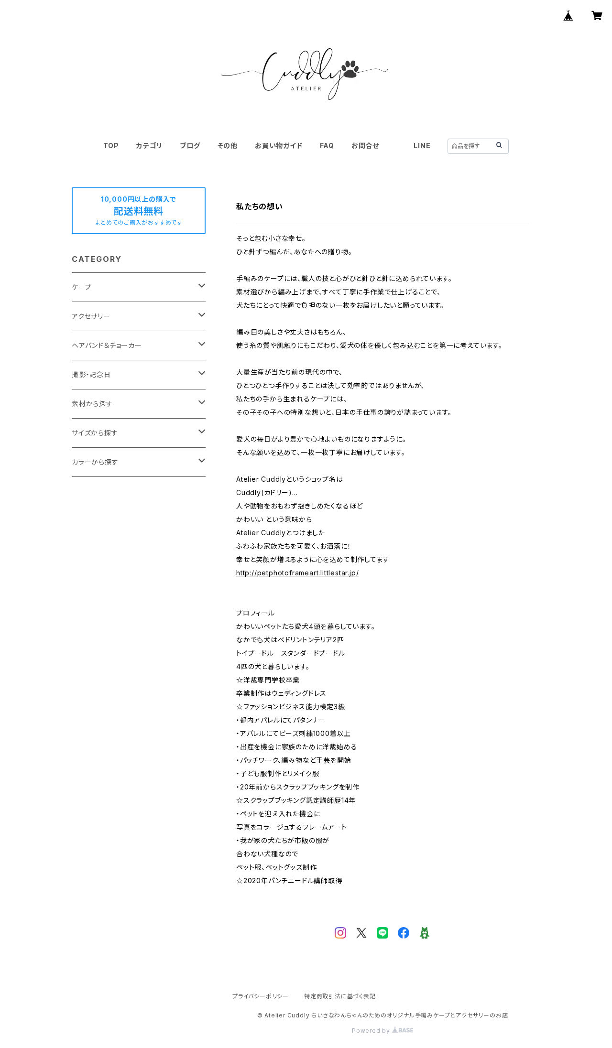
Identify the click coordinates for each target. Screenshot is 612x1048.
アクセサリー (91, 316)
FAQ (327, 145)
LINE (422, 145)
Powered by (372, 1030)
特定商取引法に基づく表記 (340, 996)
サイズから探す (95, 433)
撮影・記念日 (91, 374)
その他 (228, 145)
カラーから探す (95, 462)
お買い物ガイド (279, 145)
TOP (111, 145)
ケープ (81, 287)
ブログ (190, 145)
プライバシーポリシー (260, 996)
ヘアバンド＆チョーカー (107, 345)
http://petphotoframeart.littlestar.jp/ (297, 573)
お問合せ (365, 145)
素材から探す (92, 404)
